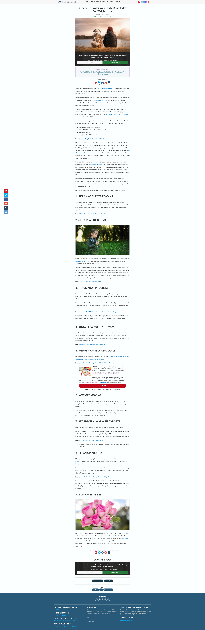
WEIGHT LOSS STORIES (60, 615)
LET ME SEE (102, 386)
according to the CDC (81, 261)
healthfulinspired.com (60, 610)
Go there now (103, 382)
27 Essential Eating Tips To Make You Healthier (93, 214)
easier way (80, 121)
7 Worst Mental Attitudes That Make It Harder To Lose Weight (99, 312)
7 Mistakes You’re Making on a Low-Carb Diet (92, 344)
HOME (86, 2)
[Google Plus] (149, 2)
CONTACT (117, 2)
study (86, 481)
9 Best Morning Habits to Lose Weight (92, 440)
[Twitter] (144, 2)
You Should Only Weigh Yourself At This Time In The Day (97, 363)
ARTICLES (92, 2)
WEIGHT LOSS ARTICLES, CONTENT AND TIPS (65, 626)
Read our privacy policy (126, 620)
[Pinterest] (139, 2)
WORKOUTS (105, 2)
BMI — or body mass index (105, 88)
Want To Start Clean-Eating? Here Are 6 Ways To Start (97, 477)
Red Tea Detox (114, 368)
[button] (6, 191)
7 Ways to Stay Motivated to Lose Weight (91, 139)
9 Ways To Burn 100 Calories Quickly (90, 282)
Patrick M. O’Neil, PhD (97, 100)
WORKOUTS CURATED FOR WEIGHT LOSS (64, 620)
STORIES (98, 2)
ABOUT (111, 2)
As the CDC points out (96, 164)
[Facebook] (142, 2)
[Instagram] (146, 2)
